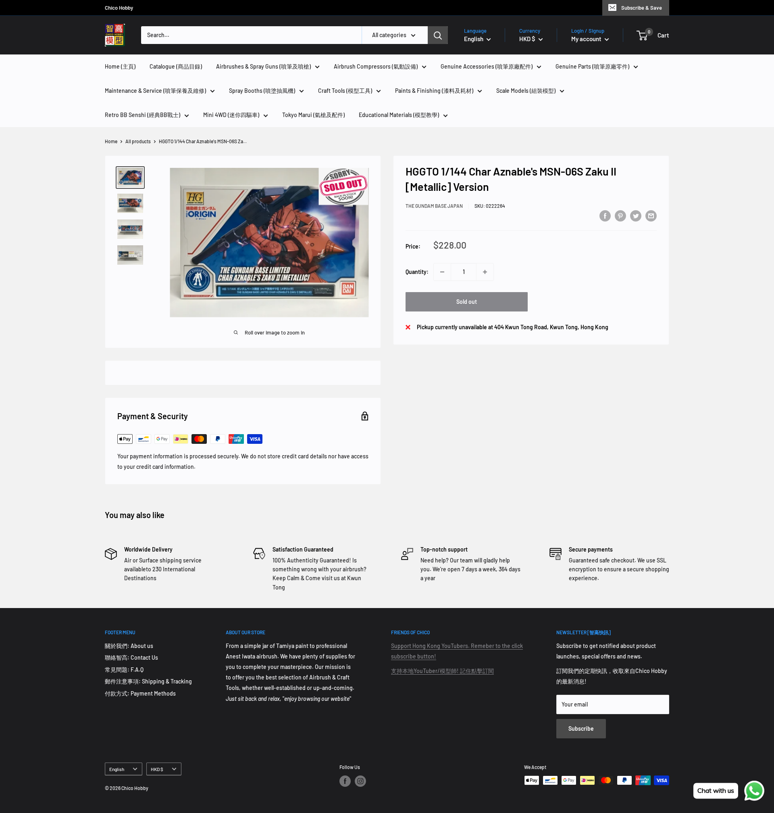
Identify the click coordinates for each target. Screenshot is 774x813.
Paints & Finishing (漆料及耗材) (434, 90)
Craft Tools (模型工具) (345, 90)
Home (111, 141)
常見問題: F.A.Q (124, 669)
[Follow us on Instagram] (360, 781)
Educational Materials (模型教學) (399, 114)
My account (587, 38)
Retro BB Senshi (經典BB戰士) (142, 114)
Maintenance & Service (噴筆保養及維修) (155, 90)
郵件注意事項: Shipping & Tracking (148, 681)
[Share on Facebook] (605, 215)
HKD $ (157, 769)
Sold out (466, 301)
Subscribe (581, 728)
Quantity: (417, 271)
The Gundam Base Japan (434, 206)
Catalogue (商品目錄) (176, 66)
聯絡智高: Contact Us (131, 657)
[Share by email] (651, 215)
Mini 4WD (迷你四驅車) (231, 114)
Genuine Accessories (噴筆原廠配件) (487, 66)
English (116, 769)
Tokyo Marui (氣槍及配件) (313, 114)
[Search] (438, 35)
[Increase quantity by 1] (484, 271)
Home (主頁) (120, 66)
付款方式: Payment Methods (140, 693)
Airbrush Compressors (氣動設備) (376, 66)
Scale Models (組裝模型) (526, 90)
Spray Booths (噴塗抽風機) (262, 90)
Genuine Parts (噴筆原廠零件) (592, 66)
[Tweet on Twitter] (635, 215)
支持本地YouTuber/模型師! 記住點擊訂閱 (442, 670)
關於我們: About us (129, 645)
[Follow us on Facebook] (345, 781)
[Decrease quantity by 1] (442, 271)
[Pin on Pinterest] (620, 215)
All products (138, 141)
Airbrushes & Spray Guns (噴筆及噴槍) (263, 66)
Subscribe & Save (641, 7)
